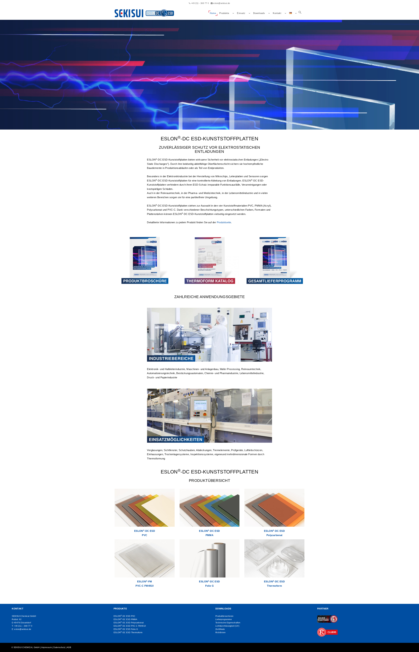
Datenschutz (59, 647)
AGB (69, 647)
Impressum (46, 647)
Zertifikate (220, 629)
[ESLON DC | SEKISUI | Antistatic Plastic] (145, 13)
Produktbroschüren (224, 616)
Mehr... (209, 105)
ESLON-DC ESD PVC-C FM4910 (130, 626)
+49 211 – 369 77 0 (23, 626)
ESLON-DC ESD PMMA (125, 619)
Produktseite (224, 222)
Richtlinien (220, 632)
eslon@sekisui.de (221, 3)
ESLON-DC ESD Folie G (126, 629)
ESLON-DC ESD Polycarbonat (129, 623)
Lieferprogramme (223, 619)
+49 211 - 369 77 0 (200, 3)
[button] (300, 13)
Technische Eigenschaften (227, 623)
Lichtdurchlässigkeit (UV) (227, 626)
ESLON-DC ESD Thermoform (128, 632)
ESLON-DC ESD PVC (124, 616)
